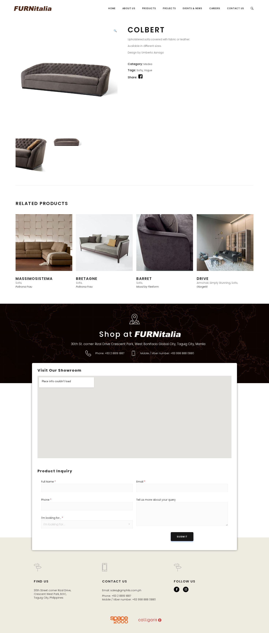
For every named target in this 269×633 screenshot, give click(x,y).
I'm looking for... (52, 517)
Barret (144, 278)
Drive (203, 278)
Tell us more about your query (156, 499)
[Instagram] (185, 589)
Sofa (140, 70)
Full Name (48, 481)
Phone (46, 499)
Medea (147, 64)
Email (140, 481)
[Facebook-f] (176, 589)
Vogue (148, 70)
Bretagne (86, 278)
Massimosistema (34, 278)
